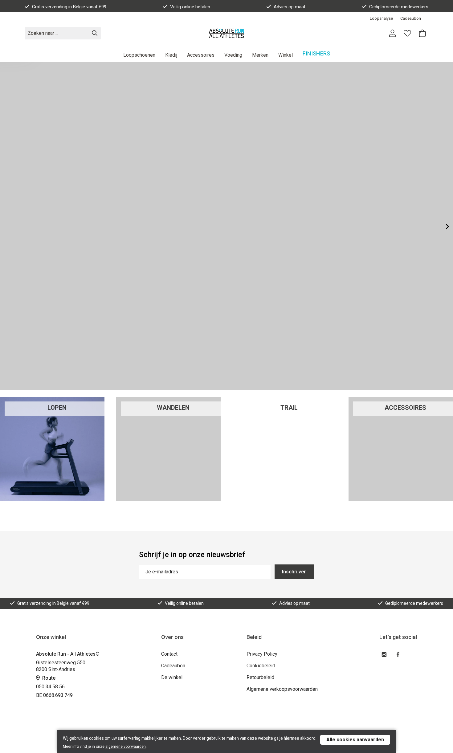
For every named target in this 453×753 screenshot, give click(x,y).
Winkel (285, 55)
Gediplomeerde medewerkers (398, 7)
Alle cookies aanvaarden (355, 740)
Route (48, 678)
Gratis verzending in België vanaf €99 (69, 7)
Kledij (171, 55)
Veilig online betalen (190, 7)
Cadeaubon (410, 18)
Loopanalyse (381, 18)
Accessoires (200, 55)
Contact (169, 654)
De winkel (171, 677)
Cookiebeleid (261, 666)
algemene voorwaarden (125, 746)
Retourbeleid (260, 677)
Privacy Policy (262, 654)
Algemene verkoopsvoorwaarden (282, 689)
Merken (260, 55)
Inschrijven (294, 572)
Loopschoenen (139, 55)
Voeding (233, 55)
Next (442, 226)
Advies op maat (289, 7)
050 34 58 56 (50, 687)
